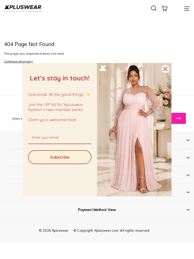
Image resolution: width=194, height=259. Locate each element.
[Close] (165, 69)
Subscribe (59, 156)
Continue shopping (18, 61)
